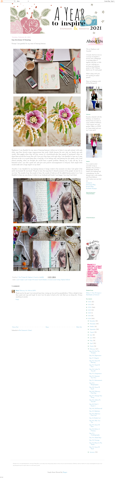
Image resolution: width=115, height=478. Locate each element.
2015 (89, 315)
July (91, 335)
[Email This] (48, 277)
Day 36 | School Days (95, 437)
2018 (89, 313)
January (92, 452)
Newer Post (15, 327)
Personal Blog (90, 186)
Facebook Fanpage (91, 188)
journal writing (56, 279)
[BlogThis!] (50, 277)
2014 (89, 318)
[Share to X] (52, 277)
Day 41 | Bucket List (94, 418)
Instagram (89, 183)
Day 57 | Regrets (94, 358)
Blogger (65, 472)
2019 (89, 310)
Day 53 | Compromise (95, 373)
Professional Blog (90, 184)
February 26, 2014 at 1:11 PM (28, 290)
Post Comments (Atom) (25, 330)
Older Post (79, 327)
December (92, 321)
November (93, 323)
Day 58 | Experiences (95, 355)
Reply (17, 299)
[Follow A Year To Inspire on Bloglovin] (93, 259)
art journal (50, 279)
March (92, 346)
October (92, 326)
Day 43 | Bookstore (94, 411)
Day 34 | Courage (94, 440)
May (91, 340)
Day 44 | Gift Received (95, 408)
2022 (90, 301)
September (93, 329)
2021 (89, 304)
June (91, 337)
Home (47, 327)
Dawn (17, 290)
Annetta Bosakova (42, 279)
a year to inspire (20, 279)
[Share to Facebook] (53, 277)
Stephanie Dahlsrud (65, 279)
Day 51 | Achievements (95, 380)
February (93, 349)
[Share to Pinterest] (55, 277)
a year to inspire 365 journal (31, 279)
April (91, 343)
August (92, 332)
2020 (90, 307)
